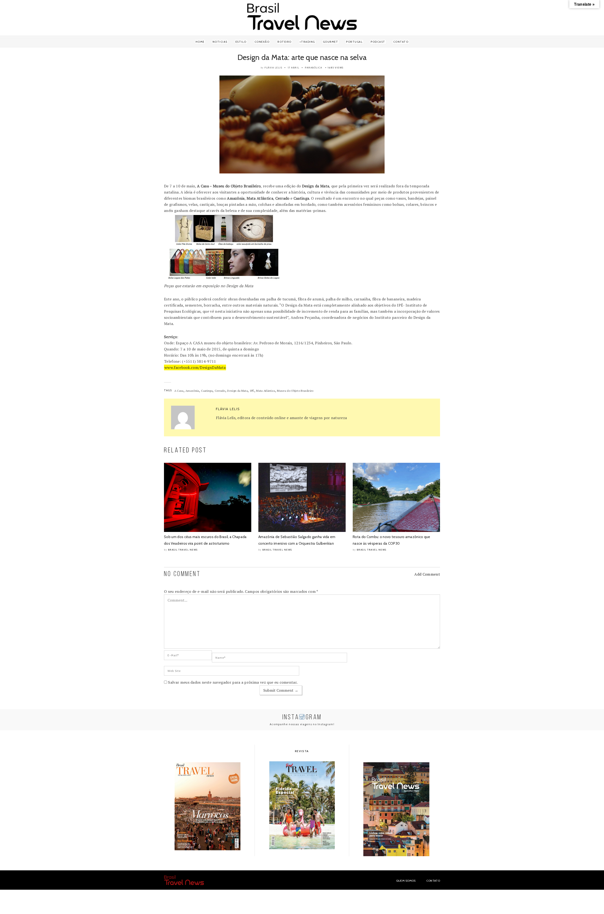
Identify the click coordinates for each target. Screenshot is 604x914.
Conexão (262, 41)
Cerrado (220, 390)
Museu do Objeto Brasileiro (295, 390)
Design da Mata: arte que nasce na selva (302, 57)
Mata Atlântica (265, 390)
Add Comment (427, 574)
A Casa (179, 390)
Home (200, 41)
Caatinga (207, 390)
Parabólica (313, 67)
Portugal (354, 41)
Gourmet (330, 41)
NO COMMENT (182, 574)
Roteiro (284, 41)
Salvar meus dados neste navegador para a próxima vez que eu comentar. (233, 682)
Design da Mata (237, 390)
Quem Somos (406, 880)
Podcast (378, 41)
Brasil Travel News (183, 549)
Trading (308, 41)
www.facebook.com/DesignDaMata (195, 367)
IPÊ (252, 390)
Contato (401, 41)
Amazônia (192, 390)
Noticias (220, 41)
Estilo (241, 41)
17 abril (293, 67)
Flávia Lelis (273, 67)
